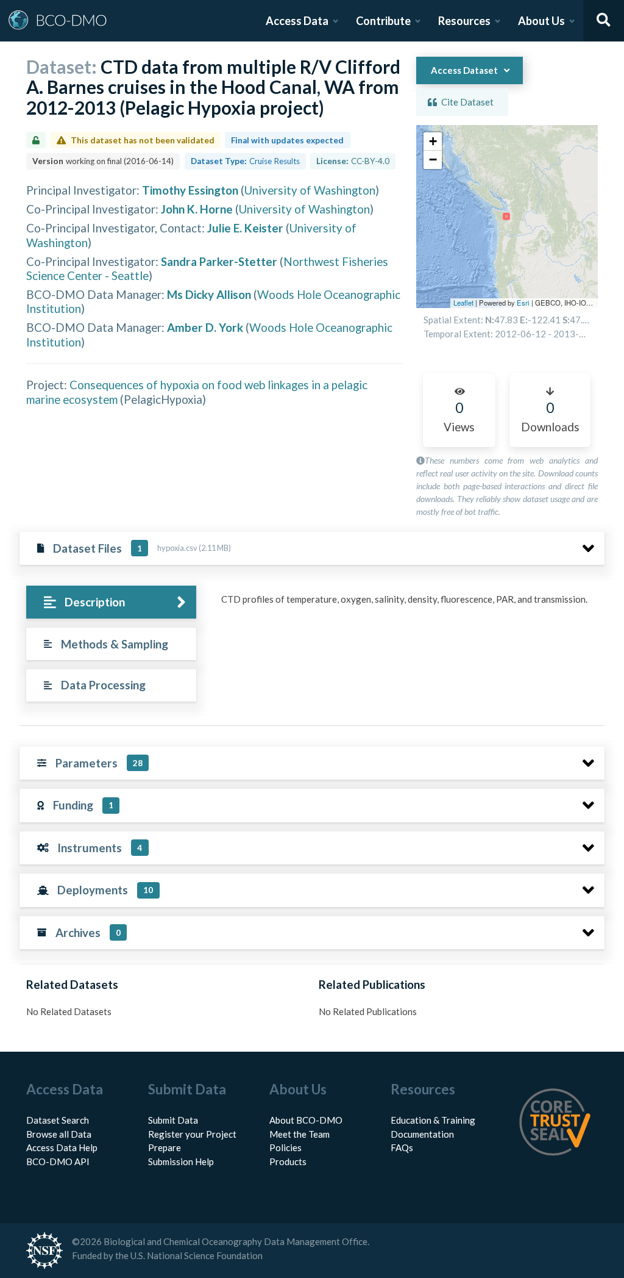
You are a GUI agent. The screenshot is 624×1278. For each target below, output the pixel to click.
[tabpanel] (409, 604)
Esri (523, 302)
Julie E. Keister (245, 228)
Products (288, 1161)
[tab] (111, 602)
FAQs (402, 1147)
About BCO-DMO (305, 1120)
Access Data (297, 20)
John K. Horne (197, 209)
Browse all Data (58, 1134)
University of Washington (309, 190)
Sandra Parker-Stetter (219, 261)
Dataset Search (57, 1120)
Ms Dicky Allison (209, 294)
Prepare (164, 1147)
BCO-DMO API (58, 1161)
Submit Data (173, 1120)
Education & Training (433, 1120)
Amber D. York (205, 327)
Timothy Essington (190, 190)
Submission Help (181, 1161)
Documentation (422, 1134)
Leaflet (463, 302)
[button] (433, 141)
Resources (464, 20)
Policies (285, 1147)
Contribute (383, 20)
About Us (541, 20)
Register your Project (192, 1134)
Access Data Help (62, 1147)
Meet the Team (299, 1134)
